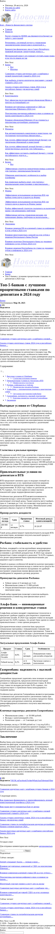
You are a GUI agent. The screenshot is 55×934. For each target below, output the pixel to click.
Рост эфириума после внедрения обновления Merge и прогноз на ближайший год (28, 101)
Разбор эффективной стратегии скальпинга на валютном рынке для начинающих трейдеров (30, 209)
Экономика (10, 224)
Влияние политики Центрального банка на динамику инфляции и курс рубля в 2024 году (28, 242)
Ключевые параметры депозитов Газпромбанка (30, 398)
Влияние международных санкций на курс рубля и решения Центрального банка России (27, 236)
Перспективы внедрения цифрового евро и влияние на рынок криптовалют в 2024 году (29, 114)
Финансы (9, 129)
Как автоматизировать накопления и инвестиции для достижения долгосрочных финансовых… (28, 134)
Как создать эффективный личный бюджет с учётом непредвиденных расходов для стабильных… (28, 147)
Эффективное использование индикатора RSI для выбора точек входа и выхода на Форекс (27, 196)
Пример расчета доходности (23, 383)
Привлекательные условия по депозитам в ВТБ (25, 381)
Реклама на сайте (12, 8)
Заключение (11, 400)
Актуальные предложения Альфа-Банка (27, 394)
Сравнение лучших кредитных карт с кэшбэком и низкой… (26, 339)
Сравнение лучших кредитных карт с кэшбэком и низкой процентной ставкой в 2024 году (27, 75)
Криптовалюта (11, 96)
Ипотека (14, 69)
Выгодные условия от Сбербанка (19, 376)
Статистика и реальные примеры (25, 378)
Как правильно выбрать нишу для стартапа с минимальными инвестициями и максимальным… (27, 183)
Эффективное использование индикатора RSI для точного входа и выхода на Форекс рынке (27, 203)
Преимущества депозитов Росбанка (26, 387)
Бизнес (8, 162)
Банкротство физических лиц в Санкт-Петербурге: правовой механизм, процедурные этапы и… (27, 50)
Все (11, 67)
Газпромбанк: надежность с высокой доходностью (26, 396)
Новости (9, 32)
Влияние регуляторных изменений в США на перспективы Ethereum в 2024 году (25, 108)
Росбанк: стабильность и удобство (20, 385)
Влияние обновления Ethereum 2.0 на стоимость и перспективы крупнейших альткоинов (27, 121)
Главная (8, 29)
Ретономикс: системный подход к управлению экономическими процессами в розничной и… (25, 44)
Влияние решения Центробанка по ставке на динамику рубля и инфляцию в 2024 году (29, 249)
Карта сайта (10, 10)
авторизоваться (45, 846)
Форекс (8, 191)
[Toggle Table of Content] (2, 372)
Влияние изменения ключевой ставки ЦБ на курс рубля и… (26, 873)
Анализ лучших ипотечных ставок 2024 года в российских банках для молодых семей (25, 88)
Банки (7, 65)
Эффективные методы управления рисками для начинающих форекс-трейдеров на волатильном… (27, 216)
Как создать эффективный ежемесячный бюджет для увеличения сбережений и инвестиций (28, 141)
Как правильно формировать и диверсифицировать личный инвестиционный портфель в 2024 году (26, 801)
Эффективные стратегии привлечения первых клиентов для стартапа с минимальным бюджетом (29, 170)
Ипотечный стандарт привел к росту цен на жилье (22, 884)
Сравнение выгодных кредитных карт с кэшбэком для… (25, 888)
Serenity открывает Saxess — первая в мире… (20, 862)
